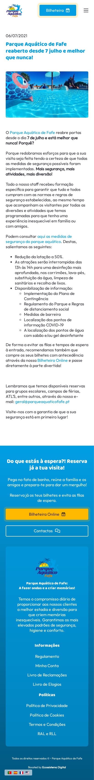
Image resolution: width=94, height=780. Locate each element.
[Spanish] (15, 772)
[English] (27, 772)
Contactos (43, 530)
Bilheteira (55, 10)
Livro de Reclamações (47, 675)
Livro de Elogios (47, 684)
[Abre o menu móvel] (86, 10)
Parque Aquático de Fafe (32, 132)
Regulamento (47, 656)
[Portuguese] (9, 772)
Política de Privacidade (47, 705)
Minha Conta (47, 665)
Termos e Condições (47, 724)
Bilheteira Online (52, 360)
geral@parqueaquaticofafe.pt (42, 401)
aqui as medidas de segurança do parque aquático (39, 239)
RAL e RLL (47, 733)
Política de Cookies (47, 715)
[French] (21, 772)
